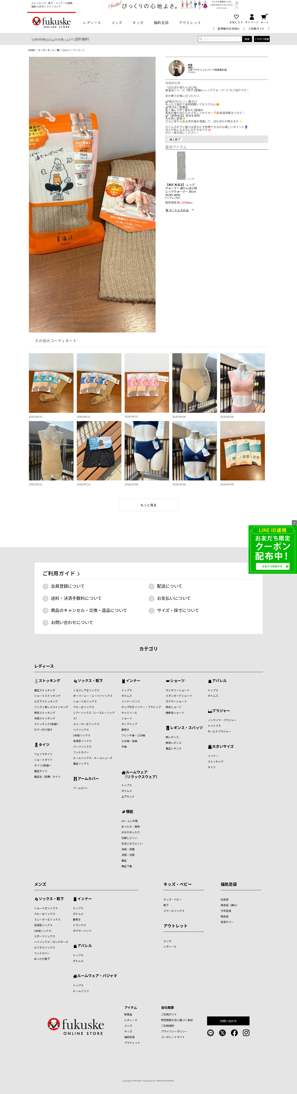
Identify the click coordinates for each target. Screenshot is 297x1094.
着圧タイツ (40, 771)
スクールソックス (173, 911)
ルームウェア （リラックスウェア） (140, 774)
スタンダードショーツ (179, 696)
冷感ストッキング (44, 718)
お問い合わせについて (72, 622)
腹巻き (125, 729)
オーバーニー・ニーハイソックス (93, 696)
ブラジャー (221, 711)
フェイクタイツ (43, 754)
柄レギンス (172, 737)
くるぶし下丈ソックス (86, 690)
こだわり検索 (262, 39)
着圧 (124, 860)
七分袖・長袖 (129, 741)
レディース (92, 22)
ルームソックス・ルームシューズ (92, 758)
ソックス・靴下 (90, 681)
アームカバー (88, 779)
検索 (247, 39)
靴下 (166, 905)
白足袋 (225, 899)
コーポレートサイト (173, 1037)
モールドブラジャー (219, 731)
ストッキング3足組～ (46, 724)
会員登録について (68, 586)
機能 (129, 811)
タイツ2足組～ (42, 765)
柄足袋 (225, 916)
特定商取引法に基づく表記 (177, 1020)
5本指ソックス (81, 735)
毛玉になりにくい (131, 843)
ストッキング (49, 681)
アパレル (219, 681)
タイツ (44, 745)
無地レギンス (173, 743)
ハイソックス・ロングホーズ (51, 942)
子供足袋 (226, 911)
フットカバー (81, 752)
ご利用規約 (167, 1026)
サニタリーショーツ (177, 690)
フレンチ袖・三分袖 (133, 735)
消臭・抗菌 (128, 849)
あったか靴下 (42, 959)
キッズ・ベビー (177, 884)
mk (190, 64)
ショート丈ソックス (85, 701)
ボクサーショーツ (176, 701)
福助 (190, 67)
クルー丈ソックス (83, 707)
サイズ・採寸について (178, 610)
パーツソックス (82, 746)
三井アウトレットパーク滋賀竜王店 (207, 69)
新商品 (128, 1014)
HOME (31, 50)
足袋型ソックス (82, 741)
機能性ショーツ (175, 713)
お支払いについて (174, 598)
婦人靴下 (175, 139)
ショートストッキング (47, 696)
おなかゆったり (130, 832)
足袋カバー (227, 922)
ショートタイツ (43, 760)
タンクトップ (129, 724)
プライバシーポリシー (174, 1031)
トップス (126, 690)
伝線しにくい (129, 838)
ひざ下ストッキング (46, 701)
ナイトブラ (214, 726)
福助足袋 (161, 22)
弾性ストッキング (44, 713)
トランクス (79, 925)
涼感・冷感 (128, 855)
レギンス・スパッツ (186, 728)
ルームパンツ (81, 991)
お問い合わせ (228, 1021)
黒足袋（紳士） (230, 905)
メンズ (116, 22)
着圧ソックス (81, 763)
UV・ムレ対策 (129, 821)
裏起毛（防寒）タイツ (47, 777)
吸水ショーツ (173, 707)
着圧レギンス (173, 748)
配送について (169, 586)
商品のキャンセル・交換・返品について (89, 610)
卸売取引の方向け (229, 28)
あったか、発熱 (130, 826)
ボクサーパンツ (82, 931)
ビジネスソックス (44, 947)
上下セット (128, 796)
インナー (133, 681)
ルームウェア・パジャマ (97, 976)
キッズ (138, 22)
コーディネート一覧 (48, 50)
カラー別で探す (43, 729)
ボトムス (126, 696)
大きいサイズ (223, 746)
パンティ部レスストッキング (51, 707)
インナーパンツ (130, 701)
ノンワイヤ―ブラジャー (222, 720)
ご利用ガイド (256, 28)
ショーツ (126, 718)
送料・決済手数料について (76, 598)
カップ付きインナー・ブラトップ (141, 707)
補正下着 (126, 866)
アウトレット (190, 22)
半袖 (124, 746)
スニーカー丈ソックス (86, 724)
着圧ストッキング (44, 690)
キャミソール (129, 713)
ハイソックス (81, 729)
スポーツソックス (44, 936)
